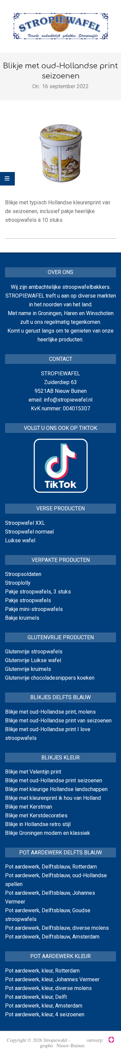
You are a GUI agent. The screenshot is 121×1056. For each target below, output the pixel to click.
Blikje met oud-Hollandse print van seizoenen (58, 720)
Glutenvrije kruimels (28, 669)
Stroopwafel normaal (29, 532)
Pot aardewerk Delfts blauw (60, 852)
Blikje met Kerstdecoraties (36, 815)
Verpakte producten (61, 560)
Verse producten (60, 508)
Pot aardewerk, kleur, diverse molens (48, 988)
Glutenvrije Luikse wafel (33, 660)
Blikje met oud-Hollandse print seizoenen (53, 780)
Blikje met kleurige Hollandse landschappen (56, 789)
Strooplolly (18, 583)
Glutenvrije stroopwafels (34, 651)
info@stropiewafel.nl (68, 400)
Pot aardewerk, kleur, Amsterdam (43, 1005)
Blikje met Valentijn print (33, 772)
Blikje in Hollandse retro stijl (38, 824)
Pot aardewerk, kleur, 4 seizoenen (44, 1014)
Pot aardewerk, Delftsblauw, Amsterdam (52, 936)
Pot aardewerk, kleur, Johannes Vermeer (52, 979)
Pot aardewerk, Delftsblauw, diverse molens (57, 928)
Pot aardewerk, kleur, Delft (36, 997)
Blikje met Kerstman (28, 807)
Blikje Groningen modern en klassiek (47, 833)
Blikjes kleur (60, 757)
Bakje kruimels (22, 618)
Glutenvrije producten (61, 637)
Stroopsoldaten (23, 574)
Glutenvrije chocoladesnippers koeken (49, 678)
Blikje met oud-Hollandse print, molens (50, 712)
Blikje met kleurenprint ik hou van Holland (53, 798)
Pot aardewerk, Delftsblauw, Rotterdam (51, 866)
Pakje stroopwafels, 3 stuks (38, 591)
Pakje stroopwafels (28, 600)
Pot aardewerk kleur (60, 956)
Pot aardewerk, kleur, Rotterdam (42, 970)
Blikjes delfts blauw (60, 697)
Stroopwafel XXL (25, 523)
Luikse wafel (20, 540)
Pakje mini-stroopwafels (34, 609)
